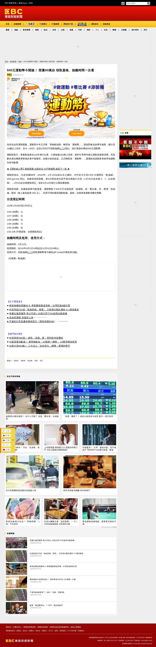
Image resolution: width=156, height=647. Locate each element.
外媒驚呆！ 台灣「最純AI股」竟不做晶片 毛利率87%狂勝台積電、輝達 (99, 448)
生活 (106, 30)
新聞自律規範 (43, 627)
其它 (145, 30)
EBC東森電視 (11, 3)
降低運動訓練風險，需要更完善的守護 (99, 522)
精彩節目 (95, 24)
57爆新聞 (55, 24)
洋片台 (50, 631)
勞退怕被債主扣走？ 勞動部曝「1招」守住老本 (23, 522)
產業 (37, 30)
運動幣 (23, 360)
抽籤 (36, 360)
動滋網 (30, 360)
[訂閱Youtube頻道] (6, 450)
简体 (31, 3)
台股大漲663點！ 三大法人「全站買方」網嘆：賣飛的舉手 (39, 346)
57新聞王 (43, 24)
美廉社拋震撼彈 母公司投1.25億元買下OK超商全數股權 (38, 313)
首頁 (7, 24)
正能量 (124, 30)
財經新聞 (17, 24)
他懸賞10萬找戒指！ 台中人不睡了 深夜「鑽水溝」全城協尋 (32, 417)
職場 (114, 30)
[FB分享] (6, 432)
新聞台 (19, 631)
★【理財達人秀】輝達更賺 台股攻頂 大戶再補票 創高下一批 (37, 169)
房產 (71, 30)
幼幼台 (38, 631)
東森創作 (81, 631)
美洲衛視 (63, 631)
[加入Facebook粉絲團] (6, 446)
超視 (56, 631)
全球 (54, 30)
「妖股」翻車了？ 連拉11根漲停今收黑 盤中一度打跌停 (88, 416)
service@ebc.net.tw (146, 640)
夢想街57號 (68, 24)
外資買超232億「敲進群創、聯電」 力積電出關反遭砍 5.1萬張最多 (44, 309)
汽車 (80, 30)
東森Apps (23, 3)
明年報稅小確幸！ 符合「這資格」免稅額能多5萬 (23, 448)
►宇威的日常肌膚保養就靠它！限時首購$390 (30, 321)
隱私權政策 (149, 637)
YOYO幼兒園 (72, 631)
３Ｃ (97, 30)
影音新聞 (26, 30)
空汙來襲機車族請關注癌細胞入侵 (21, 490)
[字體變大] (6, 436)
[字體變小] (6, 441)
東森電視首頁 (10, 631)
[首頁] (13, 13)
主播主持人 (17, 627)
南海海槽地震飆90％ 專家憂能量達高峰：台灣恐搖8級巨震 (39, 305)
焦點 (16, 30)
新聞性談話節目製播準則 (59, 627)
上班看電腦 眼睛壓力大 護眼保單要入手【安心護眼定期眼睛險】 (61, 448)
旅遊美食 (106, 24)
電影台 (44, 631)
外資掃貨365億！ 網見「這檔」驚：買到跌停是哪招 (36, 338)
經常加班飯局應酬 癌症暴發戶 (76, 490)
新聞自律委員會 (30, 627)
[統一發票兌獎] (135, 167)
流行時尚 (135, 30)
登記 (41, 360)
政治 (45, 30)
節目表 (8, 627)
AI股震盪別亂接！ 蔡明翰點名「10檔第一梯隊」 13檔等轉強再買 (43, 341)
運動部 (16, 360)
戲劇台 (31, 631)
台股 (63, 30)
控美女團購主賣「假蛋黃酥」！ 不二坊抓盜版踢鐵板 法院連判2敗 (61, 522)
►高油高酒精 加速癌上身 (20, 317)
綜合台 (25, 631)
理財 (88, 30)
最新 (7, 30)
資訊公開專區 (76, 627)
